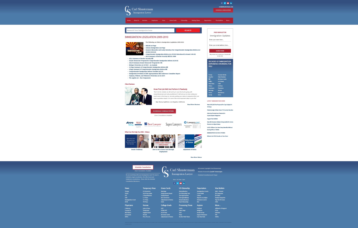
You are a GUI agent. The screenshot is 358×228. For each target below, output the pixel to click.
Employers (155, 20)
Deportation (207, 20)
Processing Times (185, 205)
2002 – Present (219, 191)
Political (199, 208)
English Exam (147, 212)
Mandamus (221, 92)
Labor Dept (182, 210)
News (127, 188)
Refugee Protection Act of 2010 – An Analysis (143, 65)
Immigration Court (130, 200)
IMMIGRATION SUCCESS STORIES (216, 133)
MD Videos (128, 212)
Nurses (220, 90)
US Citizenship (184, 188)
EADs (162, 202)
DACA (219, 95)
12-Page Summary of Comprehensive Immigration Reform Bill (148, 67)
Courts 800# (200, 193)
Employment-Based (166, 193)
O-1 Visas (145, 200)
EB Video (217, 195)
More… (218, 205)
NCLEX (145, 214)
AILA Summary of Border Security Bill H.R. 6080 (161, 56)
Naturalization (183, 191)
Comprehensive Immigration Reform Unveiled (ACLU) (146, 71)
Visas (163, 20)
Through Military (184, 197)
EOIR (126, 202)
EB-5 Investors (165, 197)
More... (228, 20)
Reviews (144, 20)
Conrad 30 (128, 210)
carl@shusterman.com (226, 7)
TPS (216, 214)
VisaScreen (146, 210)
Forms (210, 92)
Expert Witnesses (202, 214)
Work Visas (211, 83)
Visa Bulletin (219, 20)
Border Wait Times (184, 216)
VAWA (217, 216)
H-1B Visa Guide (147, 193)
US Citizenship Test (184, 193)
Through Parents (184, 195)
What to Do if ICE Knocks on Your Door (217, 136)
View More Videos (196, 157)
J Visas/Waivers (147, 195)
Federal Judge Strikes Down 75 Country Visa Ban (220, 110)
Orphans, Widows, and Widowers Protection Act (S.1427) (147, 76)
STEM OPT (164, 210)
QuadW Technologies (216, 171)
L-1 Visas (145, 197)
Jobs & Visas (146, 208)
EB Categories (219, 193)
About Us (136, 20)
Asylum (200, 205)
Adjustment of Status (167, 200)
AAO (180, 212)
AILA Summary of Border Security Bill (141, 58)
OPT (162, 208)
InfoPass (220, 86)
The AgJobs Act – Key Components (140, 78)
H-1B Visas (164, 212)
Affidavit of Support (221, 208)
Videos (210, 86)
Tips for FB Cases (220, 200)
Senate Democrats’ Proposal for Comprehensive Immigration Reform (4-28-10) (153, 60)
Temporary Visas (149, 188)
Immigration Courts (202, 191)
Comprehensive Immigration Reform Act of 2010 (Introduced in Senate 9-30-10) (171, 54)
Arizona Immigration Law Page (155, 48)
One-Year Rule (201, 216)
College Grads (166, 205)
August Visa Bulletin (212, 118)
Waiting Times (196, 20)
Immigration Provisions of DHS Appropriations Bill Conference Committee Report (154, 73)
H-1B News (221, 81)
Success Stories (222, 75)
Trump (210, 75)
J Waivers (127, 208)
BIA (198, 202)
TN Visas (145, 202)
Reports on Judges (202, 197)
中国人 (210, 81)
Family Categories (220, 197)
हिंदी (209, 79)
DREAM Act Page (151, 45)
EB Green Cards (222, 79)
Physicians (221, 88)
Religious (199, 210)
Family (210, 95)
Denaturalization (184, 200)
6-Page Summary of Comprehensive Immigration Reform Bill (148, 69)
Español (211, 77)
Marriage (211, 90)
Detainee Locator (202, 200)
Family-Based (165, 195)
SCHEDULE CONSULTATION (223, 10)
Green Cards (172, 20)
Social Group (200, 212)
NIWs (126, 216)
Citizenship (184, 20)
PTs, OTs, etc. (146, 216)
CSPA (219, 83)
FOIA (216, 210)
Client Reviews (222, 77)
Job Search (128, 214)
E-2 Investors (146, 191)
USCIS (126, 193)
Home (129, 20)
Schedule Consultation (143, 167)
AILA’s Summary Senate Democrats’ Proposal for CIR (145, 63)
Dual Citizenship (183, 202)
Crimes (199, 195)
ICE (126, 195)
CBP (126, 197)
